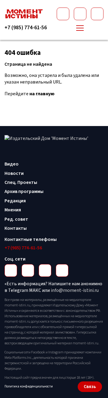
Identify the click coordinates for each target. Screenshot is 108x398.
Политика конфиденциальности (28, 386)
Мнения (12, 210)
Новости (14, 173)
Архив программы (24, 191)
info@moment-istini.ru (75, 290)
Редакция (15, 200)
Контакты (15, 228)
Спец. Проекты (20, 182)
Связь (90, 386)
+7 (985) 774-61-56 (25, 27)
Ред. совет (16, 219)
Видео (11, 164)
